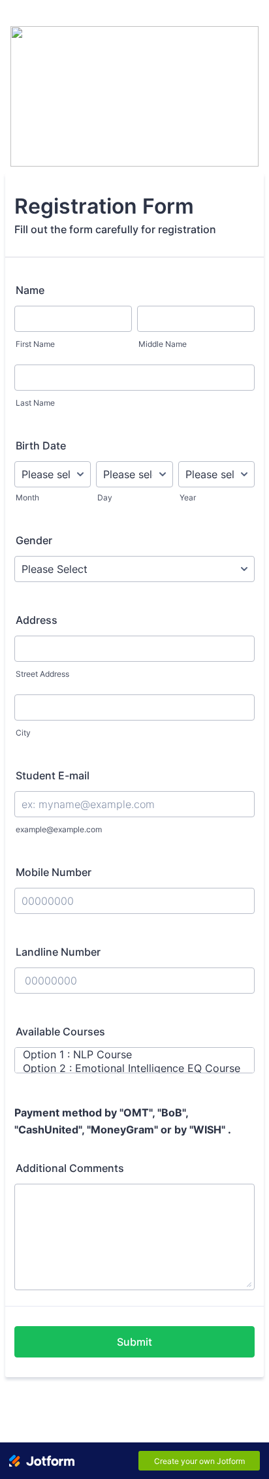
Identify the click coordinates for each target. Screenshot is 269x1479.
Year (188, 497)
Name (30, 290)
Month (27, 497)
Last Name (35, 403)
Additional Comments (70, 1168)
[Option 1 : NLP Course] (128, 1055)
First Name (35, 344)
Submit (134, 1341)
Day (104, 497)
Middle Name (162, 344)
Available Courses (60, 1031)
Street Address (42, 674)
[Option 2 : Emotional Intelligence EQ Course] (128, 1068)
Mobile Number (53, 872)
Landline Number (58, 951)
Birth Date (41, 445)
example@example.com (59, 829)
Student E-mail (52, 775)
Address (36, 619)
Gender (34, 540)
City (23, 733)
